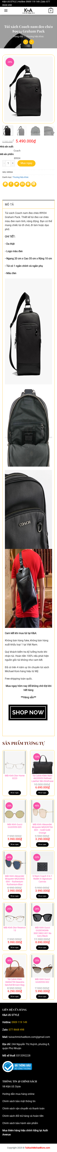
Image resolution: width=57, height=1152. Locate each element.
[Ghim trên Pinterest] (28, 184)
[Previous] (7, 89)
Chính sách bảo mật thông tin (18, 1101)
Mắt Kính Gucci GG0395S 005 (14, 825)
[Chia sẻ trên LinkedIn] (33, 184)
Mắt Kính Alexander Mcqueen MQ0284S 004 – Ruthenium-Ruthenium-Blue (14, 880)
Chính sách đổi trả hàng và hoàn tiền (23, 1115)
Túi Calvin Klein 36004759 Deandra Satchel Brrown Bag (14, 982)
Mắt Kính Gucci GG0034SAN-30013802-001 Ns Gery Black (42, 931)
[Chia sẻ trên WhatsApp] (5, 184)
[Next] (49, 89)
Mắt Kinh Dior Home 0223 (15, 777)
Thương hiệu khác (35, 36)
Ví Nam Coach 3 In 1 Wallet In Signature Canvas (42, 879)
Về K (4, 1086)
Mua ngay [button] (42, 793)
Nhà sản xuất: (7, 146)
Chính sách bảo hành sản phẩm (20, 1123)
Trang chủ (18, 36)
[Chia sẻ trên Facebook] (11, 184)
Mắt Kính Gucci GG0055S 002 (42, 980)
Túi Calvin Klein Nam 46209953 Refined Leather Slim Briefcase (42, 778)
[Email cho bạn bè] (22, 184)
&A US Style (14, 1086)
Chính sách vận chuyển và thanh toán (23, 1108)
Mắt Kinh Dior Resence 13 (15, 929)
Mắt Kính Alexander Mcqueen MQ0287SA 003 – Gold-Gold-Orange (42, 828)
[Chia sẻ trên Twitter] (16, 184)
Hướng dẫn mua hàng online (18, 1093)
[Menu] (5, 10)
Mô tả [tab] (9, 204)
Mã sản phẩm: (7, 154)
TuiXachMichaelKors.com (37, 1147)
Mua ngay (26, 163)
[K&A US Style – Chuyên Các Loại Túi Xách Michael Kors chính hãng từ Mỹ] (28, 11)
